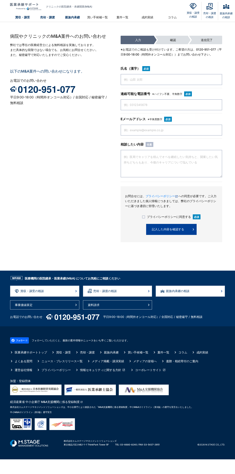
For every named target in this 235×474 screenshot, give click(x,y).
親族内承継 (72, 17)
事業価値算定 (23, 305)
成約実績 (147, 17)
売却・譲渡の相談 (105, 291)
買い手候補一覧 (97, 17)
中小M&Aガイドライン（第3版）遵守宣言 (31, 412)
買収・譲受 (22, 17)
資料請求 (94, 305)
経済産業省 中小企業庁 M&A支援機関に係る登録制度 (45, 402)
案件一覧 (122, 17)
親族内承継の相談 (177, 291)
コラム (172, 17)
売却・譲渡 (47, 17)
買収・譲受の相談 (32, 291)
